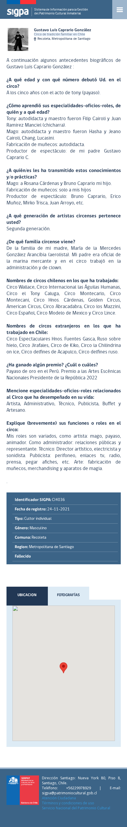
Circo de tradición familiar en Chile (59, 34)
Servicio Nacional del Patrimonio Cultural (76, 808)
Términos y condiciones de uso (68, 803)
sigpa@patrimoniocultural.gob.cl (69, 792)
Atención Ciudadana (59, 797)
